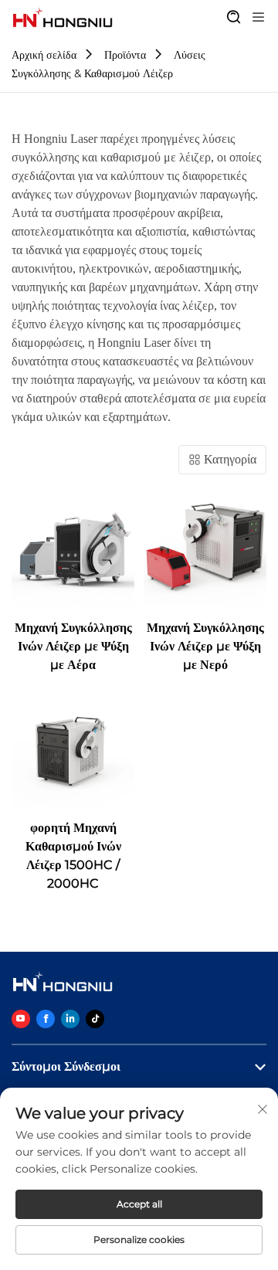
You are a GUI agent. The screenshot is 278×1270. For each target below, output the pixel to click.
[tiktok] (95, 1019)
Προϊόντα (125, 55)
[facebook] (45, 1019)
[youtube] (21, 1019)
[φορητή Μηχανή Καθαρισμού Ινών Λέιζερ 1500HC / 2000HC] (73, 745)
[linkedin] (70, 1019)
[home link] (63, 17)
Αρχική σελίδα (44, 55)
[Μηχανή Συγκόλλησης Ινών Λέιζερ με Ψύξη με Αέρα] (73, 545)
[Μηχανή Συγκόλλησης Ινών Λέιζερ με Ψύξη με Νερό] (205, 545)
